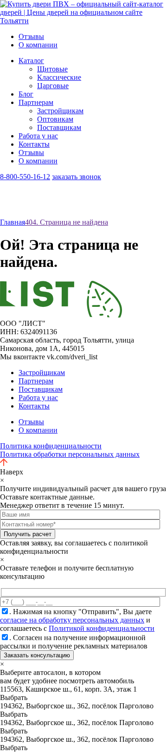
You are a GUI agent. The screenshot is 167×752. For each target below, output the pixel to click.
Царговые (53, 86)
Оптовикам (55, 119)
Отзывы (31, 36)
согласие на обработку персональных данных (72, 620)
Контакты (34, 144)
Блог (26, 94)
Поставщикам (59, 127)
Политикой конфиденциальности (101, 628)
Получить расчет (27, 534)
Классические (59, 77)
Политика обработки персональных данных (70, 454)
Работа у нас (38, 136)
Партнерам (36, 102)
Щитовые (52, 69)
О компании (38, 45)
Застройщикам (60, 111)
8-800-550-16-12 (25, 177)
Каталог (31, 61)
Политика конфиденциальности (51, 446)
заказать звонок (76, 177)
